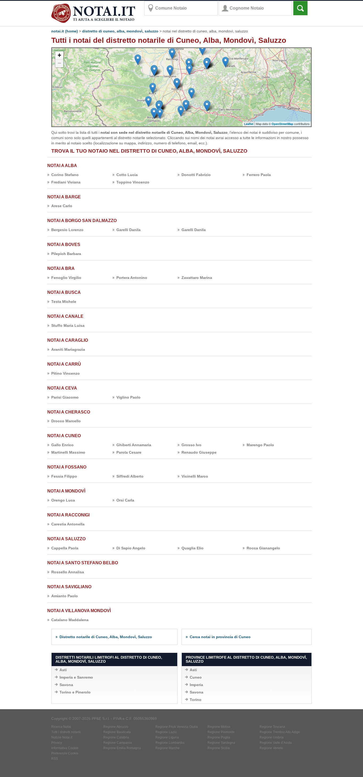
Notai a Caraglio (67, 340)
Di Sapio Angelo (130, 548)
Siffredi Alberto (129, 476)
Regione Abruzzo (115, 727)
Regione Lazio (166, 732)
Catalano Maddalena (69, 620)
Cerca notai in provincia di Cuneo (220, 637)
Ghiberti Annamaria (133, 445)
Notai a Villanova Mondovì (79, 610)
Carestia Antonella (68, 524)
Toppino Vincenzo (132, 182)
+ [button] (59, 55)
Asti (63, 670)
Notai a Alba (62, 165)
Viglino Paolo (128, 397)
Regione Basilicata (117, 732)
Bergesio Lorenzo (67, 230)
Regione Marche (167, 748)
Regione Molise (219, 727)
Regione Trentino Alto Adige (280, 732)
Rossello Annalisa (67, 572)
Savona (66, 685)
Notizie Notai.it (61, 737)
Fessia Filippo (64, 476)
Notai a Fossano (66, 467)
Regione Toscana (272, 727)
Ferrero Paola (259, 175)
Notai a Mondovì (66, 491)
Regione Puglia (219, 737)
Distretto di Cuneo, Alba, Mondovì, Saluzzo (120, 31)
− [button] (59, 63)
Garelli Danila (128, 230)
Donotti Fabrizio (196, 175)
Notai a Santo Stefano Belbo (82, 563)
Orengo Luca (63, 500)
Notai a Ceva (62, 388)
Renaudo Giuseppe (199, 452)
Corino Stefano (65, 175)
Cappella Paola (64, 548)
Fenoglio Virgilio (66, 277)
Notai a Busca (64, 292)
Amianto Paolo (64, 596)
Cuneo (196, 677)
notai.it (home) (64, 31)
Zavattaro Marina (197, 277)
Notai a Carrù (64, 364)
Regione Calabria (116, 737)
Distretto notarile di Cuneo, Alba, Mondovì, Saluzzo (106, 637)
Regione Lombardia (169, 743)
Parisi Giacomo (65, 397)
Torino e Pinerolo (75, 692)
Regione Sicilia (219, 748)
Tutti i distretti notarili (66, 732)
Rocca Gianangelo (263, 548)
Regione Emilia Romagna (122, 748)
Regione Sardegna (221, 743)
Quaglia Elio (193, 548)
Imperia (196, 685)
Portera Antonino (131, 277)
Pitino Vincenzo (65, 373)
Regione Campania (117, 743)
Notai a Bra (61, 268)
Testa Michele (63, 301)
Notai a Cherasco (68, 412)
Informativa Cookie (64, 748)
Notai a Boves (63, 244)
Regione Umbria (272, 737)
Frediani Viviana (66, 182)
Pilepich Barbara (66, 254)
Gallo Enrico (62, 445)
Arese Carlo (61, 206)
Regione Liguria (167, 737)
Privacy (56, 743)
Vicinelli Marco (195, 476)
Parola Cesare (128, 452)
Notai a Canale (65, 316)
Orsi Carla (125, 500)
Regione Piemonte (221, 732)
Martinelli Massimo (68, 452)
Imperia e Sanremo (76, 677)
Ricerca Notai (61, 727)
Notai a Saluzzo (66, 539)
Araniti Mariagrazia (68, 349)
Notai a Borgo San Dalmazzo (82, 220)
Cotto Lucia (127, 175)
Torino (195, 699)
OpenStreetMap (282, 124)
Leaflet (249, 124)
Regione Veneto (271, 748)
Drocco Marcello (66, 421)
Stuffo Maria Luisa (68, 325)
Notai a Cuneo (64, 435)
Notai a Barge (64, 197)
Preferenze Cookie (64, 753)
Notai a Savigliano (69, 586)
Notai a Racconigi (68, 515)
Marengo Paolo (260, 445)
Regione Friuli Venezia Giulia (176, 727)
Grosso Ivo (191, 445)
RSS (54, 759)
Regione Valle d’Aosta (276, 743)
